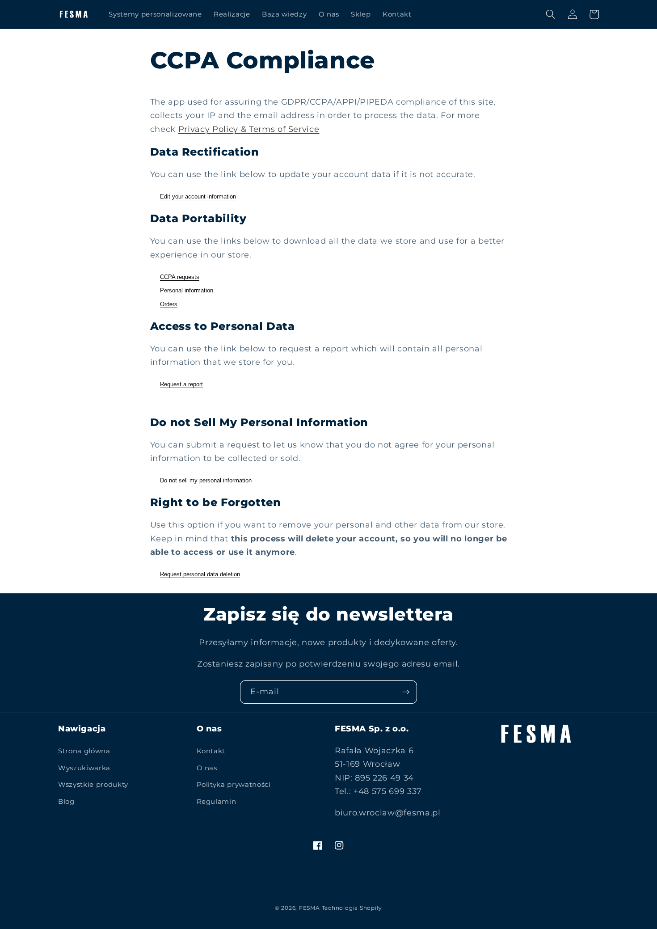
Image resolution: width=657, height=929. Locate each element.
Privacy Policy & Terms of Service (249, 129)
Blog (66, 801)
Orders (168, 304)
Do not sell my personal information (206, 480)
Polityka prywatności (234, 784)
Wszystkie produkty (93, 784)
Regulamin (216, 801)
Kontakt (211, 751)
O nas (207, 768)
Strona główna (84, 751)
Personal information (186, 290)
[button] (550, 14)
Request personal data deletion (200, 574)
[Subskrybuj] (406, 692)
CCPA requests (179, 277)
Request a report (181, 384)
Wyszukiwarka (84, 768)
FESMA (309, 907)
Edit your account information (198, 196)
